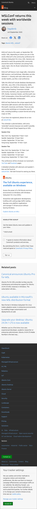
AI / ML (4, 366)
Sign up (7, 255)
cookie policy (16, 494)
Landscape (5, 403)
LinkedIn (19, 38)
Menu (33, 3)
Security (4, 398)
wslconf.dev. (6, 171)
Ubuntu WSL (9, 43)
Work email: (8, 232)
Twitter (15, 38)
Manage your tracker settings (13, 499)
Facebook (11, 38)
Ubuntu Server (6, 389)
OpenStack (5, 348)
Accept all (8, 504)
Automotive (5, 445)
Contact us (6, 457)
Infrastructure (13, 430)
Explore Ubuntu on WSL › (11, 211)
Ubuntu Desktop (7, 385)
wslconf (17, 43)
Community (13, 461)
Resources (5, 464)
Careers (21, 461)
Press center (14, 464)
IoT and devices (7, 436)
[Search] (28, 2)
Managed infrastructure (10, 362)
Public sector (23, 445)
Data (5, 430)
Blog (26, 461)
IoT (3, 375)
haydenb (12, 28)
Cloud (4, 394)
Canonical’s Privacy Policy (24, 248)
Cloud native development (22, 436)
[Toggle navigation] (34, 7)
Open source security (26, 433)
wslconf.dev (7, 120)
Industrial (14, 445)
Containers (5, 407)
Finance (4, 448)
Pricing (4, 421)
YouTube (4, 163)
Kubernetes (5, 357)
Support (4, 416)
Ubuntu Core (6, 380)
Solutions (5, 426)
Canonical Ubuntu (7, 2)
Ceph (3, 353)
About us (4, 461)
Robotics (5, 371)
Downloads (5, 412)
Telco (30, 445)
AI (2, 430)
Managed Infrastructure (9, 433)
